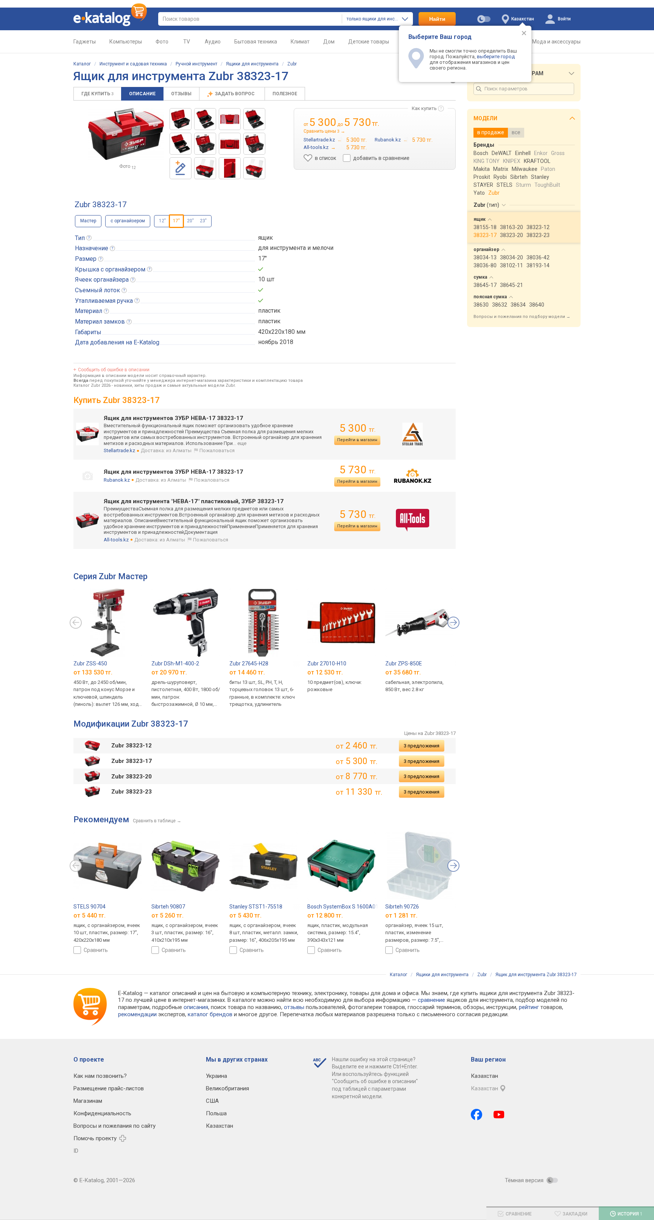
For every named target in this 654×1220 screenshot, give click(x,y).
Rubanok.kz (117, 480)
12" (162, 220)
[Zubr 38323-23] (254, 119)
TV (186, 42)
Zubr (292, 64)
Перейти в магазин (357, 439)
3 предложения (421, 746)
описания (196, 1007)
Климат (300, 42)
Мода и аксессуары (556, 42)
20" (190, 220)
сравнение (431, 1000)
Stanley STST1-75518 (255, 907)
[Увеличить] (126, 134)
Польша (216, 1113)
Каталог (82, 64)
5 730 (357, 470)
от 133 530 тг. (92, 672)
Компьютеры (125, 42)
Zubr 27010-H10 (326, 663)
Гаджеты (84, 42)
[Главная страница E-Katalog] (110, 19)
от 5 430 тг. (245, 915)
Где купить (97, 93)
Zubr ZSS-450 (90, 663)
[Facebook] (476, 1114)
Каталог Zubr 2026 (92, 385)
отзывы (294, 1007)
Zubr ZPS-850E (403, 663)
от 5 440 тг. (89, 915)
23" (203, 220)
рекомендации (137, 1014)
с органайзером (128, 220)
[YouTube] (499, 1114)
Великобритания (227, 1088)
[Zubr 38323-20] (205, 119)
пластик (269, 310)
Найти (437, 19)
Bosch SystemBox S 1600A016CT (347, 907)
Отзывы (181, 93)
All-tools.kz (116, 540)
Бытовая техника (255, 42)
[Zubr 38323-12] (181, 119)
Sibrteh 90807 (168, 907)
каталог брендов (210, 1014)
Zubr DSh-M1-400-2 (175, 663)
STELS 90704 (89, 907)
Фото (162, 42)
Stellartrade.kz (119, 450)
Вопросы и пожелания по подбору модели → (521, 316)
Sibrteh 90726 (402, 907)
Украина (216, 1076)
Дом (329, 42)
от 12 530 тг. (325, 672)
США (212, 1101)
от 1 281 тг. (401, 915)
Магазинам (87, 1101)
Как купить (424, 108)
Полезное (284, 93)
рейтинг (529, 1007)
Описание (142, 93)
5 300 (357, 428)
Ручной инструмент (196, 64)
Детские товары (368, 42)
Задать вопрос (235, 93)
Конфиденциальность (102, 1113)
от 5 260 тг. (167, 915)
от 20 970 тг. (169, 672)
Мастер (88, 220)
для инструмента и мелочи (295, 247)
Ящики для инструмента (252, 64)
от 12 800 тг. (325, 915)
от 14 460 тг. (247, 672)
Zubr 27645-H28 (248, 663)
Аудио (213, 42)
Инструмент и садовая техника (133, 64)
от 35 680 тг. (403, 672)
